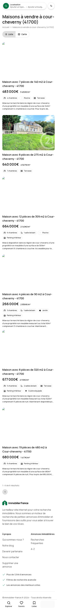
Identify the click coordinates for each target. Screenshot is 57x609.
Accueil (5, 27)
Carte (24, 34)
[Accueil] (28, 503)
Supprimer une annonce (10, 565)
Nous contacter (10, 557)
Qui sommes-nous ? (13, 539)
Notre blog (8, 545)
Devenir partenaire (12, 551)
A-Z (33, 549)
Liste (10, 34)
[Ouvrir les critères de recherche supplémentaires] (51, 5)
